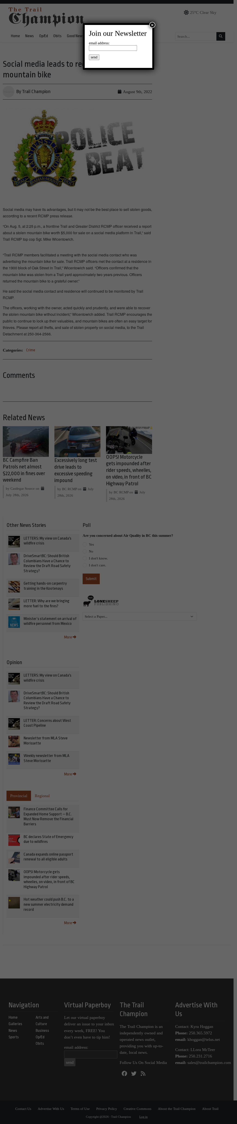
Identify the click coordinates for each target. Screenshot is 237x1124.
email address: (99, 43)
